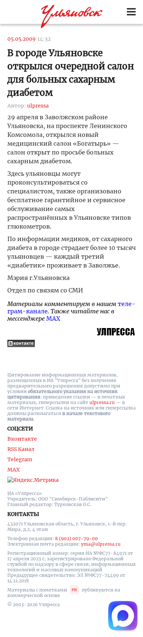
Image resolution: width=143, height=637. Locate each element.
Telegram (19, 459)
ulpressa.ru (102, 402)
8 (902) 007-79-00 (76, 538)
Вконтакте (22, 439)
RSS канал (20, 449)
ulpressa (38, 105)
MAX (53, 318)
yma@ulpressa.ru (101, 544)
